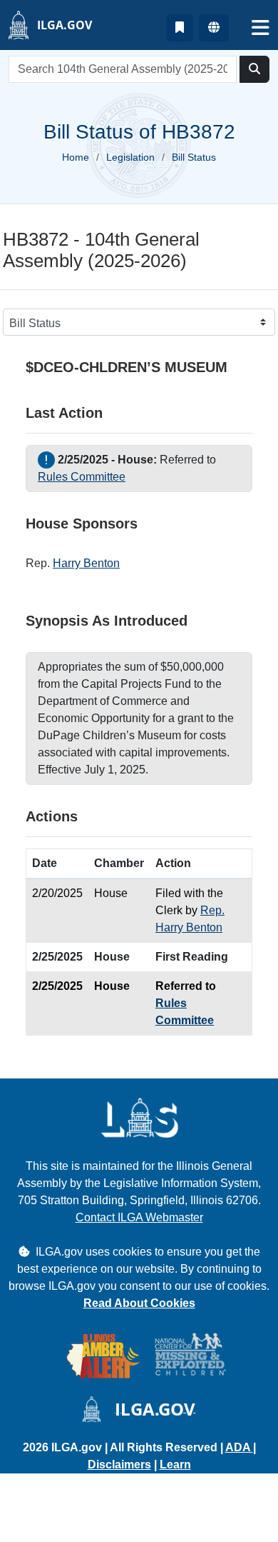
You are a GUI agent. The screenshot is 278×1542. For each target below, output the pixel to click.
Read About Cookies (139, 1303)
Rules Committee (81, 477)
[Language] (214, 27)
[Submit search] (254, 69)
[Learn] (179, 27)
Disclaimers (119, 1464)
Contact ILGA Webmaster (139, 1217)
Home (75, 157)
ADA (239, 1447)
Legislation (130, 157)
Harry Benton (86, 563)
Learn (175, 1464)
